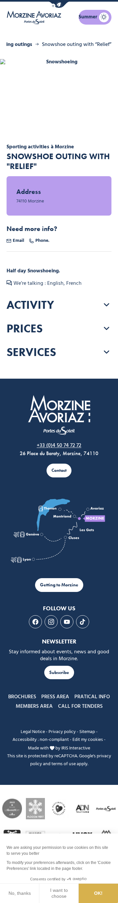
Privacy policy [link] (62, 732)
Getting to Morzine (59, 585)
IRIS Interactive (75, 748)
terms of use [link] (63, 764)
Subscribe (59, 672)
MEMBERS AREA (34, 706)
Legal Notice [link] (33, 732)
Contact (59, 470)
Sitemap (87, 732)
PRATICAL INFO (92, 697)
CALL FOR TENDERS (80, 706)
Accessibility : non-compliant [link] (40, 740)
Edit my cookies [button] (87, 740)
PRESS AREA (55, 697)
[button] (59, 4)
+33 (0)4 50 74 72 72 (59, 445)
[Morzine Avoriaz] (35, 17)
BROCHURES (22, 697)
